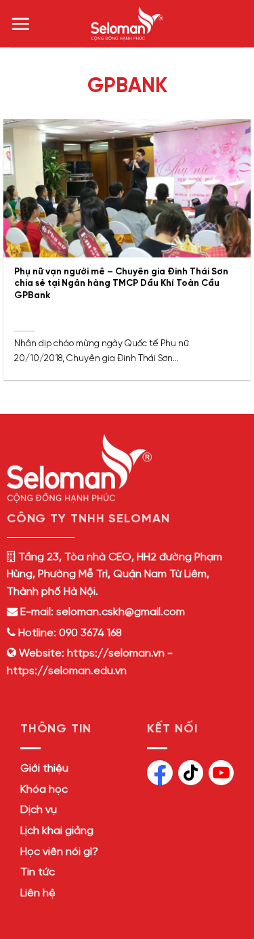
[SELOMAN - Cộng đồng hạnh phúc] (127, 23)
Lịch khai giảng (56, 831)
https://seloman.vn (116, 653)
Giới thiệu (44, 768)
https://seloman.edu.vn (67, 671)
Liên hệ (38, 893)
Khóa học (44, 789)
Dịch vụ (38, 810)
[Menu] (20, 24)
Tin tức (37, 872)
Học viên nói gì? (59, 852)
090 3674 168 (89, 633)
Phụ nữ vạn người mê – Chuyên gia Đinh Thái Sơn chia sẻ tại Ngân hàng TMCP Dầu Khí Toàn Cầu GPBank (121, 283)
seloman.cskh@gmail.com (120, 612)
